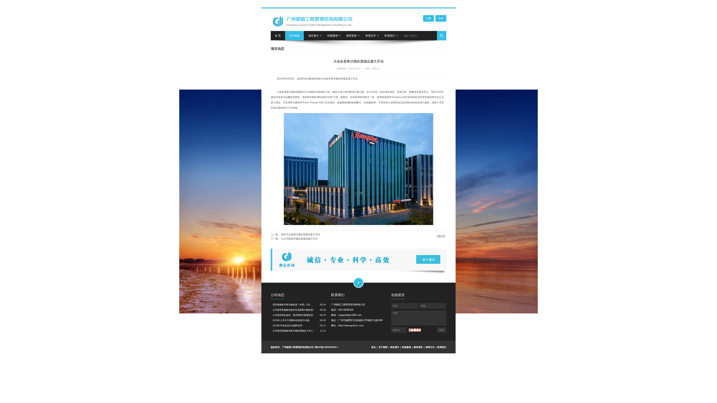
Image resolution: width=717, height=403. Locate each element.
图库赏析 (351, 35)
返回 (441, 236)
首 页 (278, 35)
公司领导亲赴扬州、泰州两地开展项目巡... (294, 315)
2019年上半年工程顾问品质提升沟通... (292, 320)
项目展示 (313, 35)
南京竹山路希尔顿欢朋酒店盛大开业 (300, 234)
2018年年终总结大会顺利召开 (287, 325)
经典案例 (332, 35)
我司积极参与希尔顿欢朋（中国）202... (292, 304)
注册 (428, 18)
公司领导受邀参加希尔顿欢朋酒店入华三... (294, 330)
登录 (440, 18)
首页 (373, 347)
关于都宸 (294, 35)
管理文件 (370, 35)
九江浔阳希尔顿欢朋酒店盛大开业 (299, 238)
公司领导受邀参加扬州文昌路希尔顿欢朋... (294, 310)
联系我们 (389, 35)
